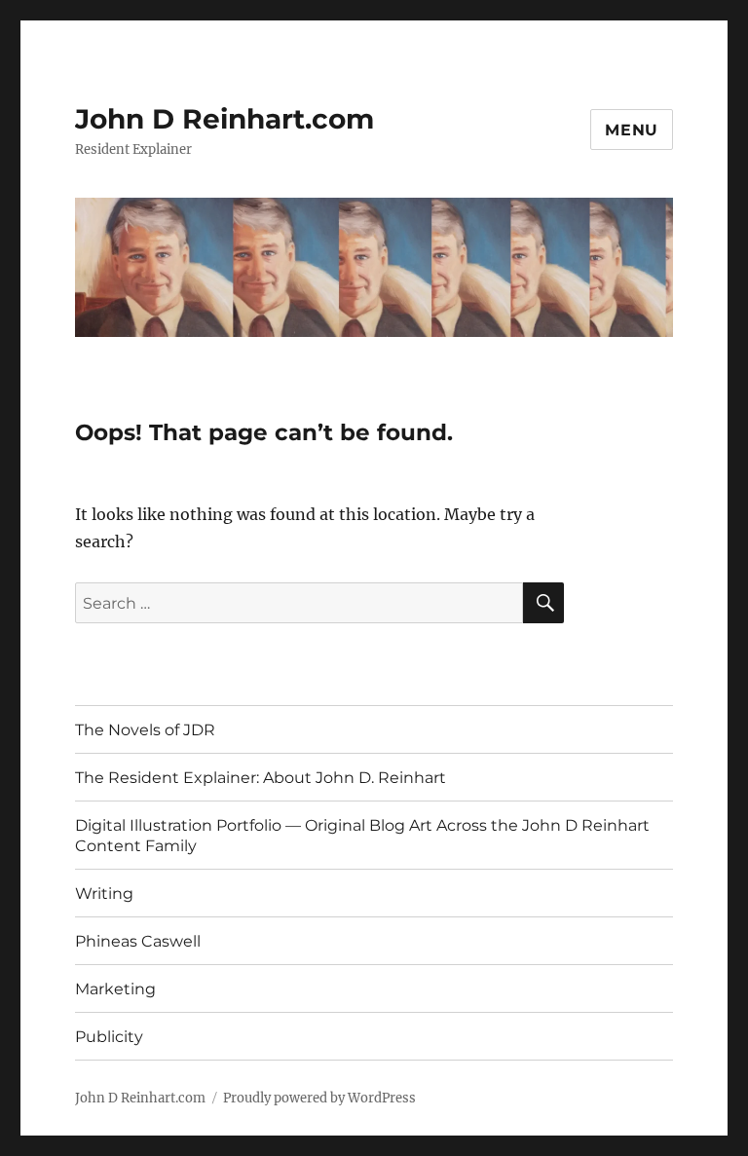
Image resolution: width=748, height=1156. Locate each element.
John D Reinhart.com (224, 118)
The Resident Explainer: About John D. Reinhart (260, 777)
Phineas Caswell (138, 941)
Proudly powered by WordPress (319, 1098)
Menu (631, 130)
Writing (104, 893)
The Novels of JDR (145, 730)
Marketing (115, 989)
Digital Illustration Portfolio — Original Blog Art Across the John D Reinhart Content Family (362, 835)
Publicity (109, 1036)
